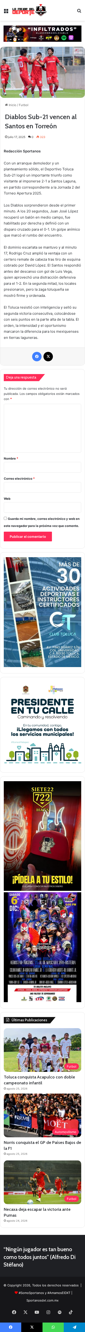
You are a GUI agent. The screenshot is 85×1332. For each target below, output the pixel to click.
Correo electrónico (19, 478)
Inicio (12, 105)
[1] (42, 666)
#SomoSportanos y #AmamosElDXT (44, 1293)
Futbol (23, 105)
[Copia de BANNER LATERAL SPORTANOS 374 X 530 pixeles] (42, 890)
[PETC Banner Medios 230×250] (42, 765)
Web (7, 498)
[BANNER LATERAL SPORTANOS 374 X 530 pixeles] (42, 1001)
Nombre (11, 458)
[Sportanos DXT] (29, 10)
